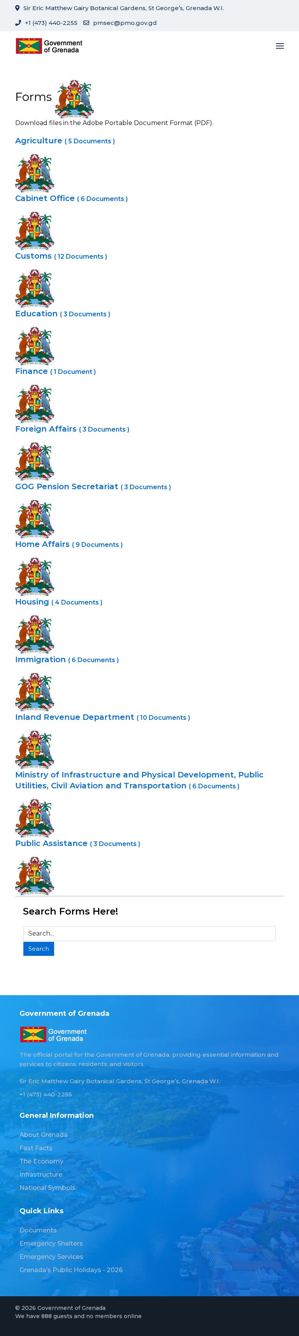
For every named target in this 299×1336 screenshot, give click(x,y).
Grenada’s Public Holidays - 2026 (71, 1270)
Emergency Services (51, 1256)
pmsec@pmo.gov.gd (125, 22)
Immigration (67, 659)
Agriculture (65, 140)
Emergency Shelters (51, 1243)
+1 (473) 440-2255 (51, 22)
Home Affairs (69, 544)
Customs (61, 256)
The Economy (41, 1161)
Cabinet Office (71, 198)
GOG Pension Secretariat (93, 486)
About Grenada (43, 1135)
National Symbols (47, 1187)
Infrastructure (40, 1174)
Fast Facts (36, 1148)
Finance (55, 371)
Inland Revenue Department (102, 717)
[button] (280, 45)
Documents (38, 1230)
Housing (58, 601)
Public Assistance (77, 843)
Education (62, 313)
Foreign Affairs (72, 429)
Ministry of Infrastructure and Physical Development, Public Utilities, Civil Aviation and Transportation (139, 780)
